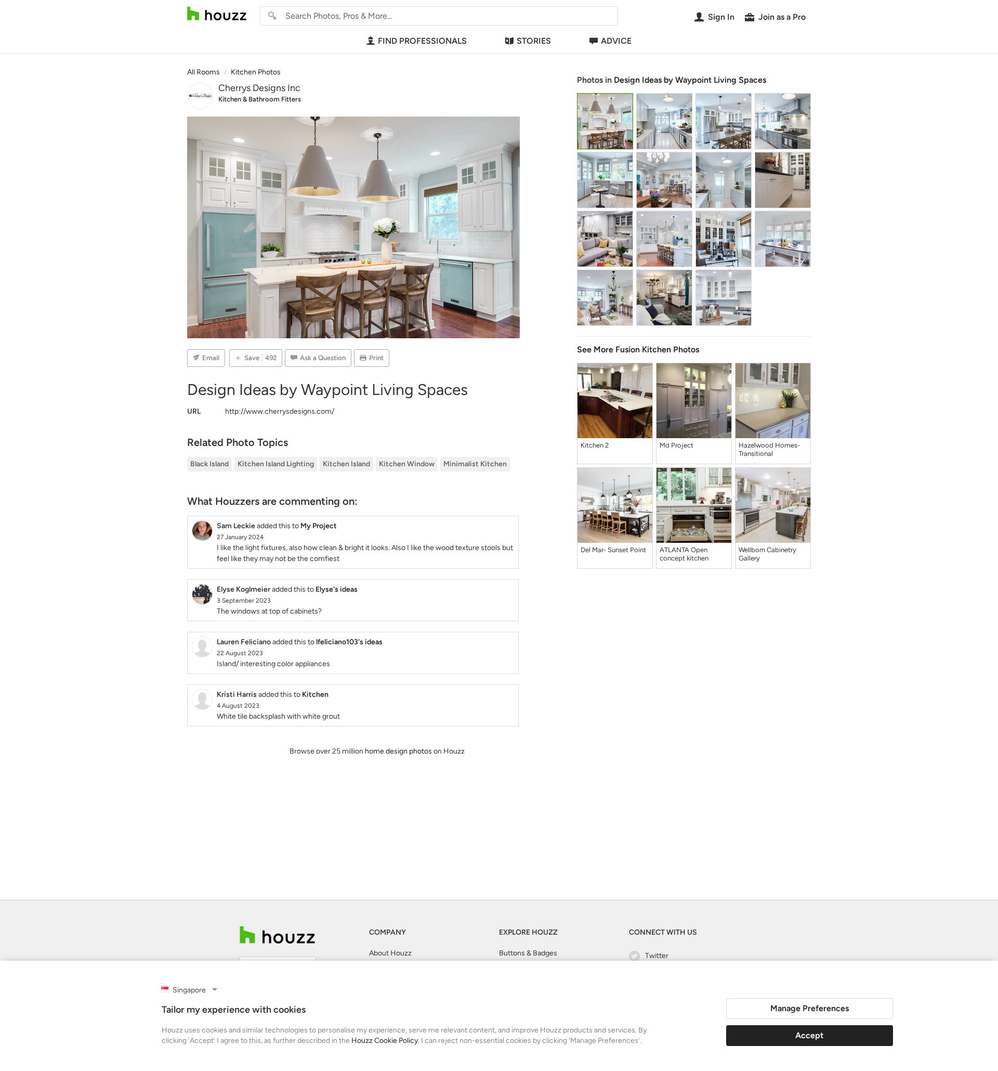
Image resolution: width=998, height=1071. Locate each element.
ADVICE (616, 41)
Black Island (209, 464)
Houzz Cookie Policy (384, 1040)
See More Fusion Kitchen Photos (638, 349)
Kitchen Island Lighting (276, 464)
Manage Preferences (809, 1008)
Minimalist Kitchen (475, 464)
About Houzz (390, 953)
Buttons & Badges (528, 953)
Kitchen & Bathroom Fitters (259, 99)
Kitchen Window (407, 464)
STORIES (534, 41)
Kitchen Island (346, 464)
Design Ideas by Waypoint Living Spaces (690, 80)
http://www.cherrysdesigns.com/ (279, 411)
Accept (809, 1035)
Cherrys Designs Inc (259, 88)
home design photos (398, 751)
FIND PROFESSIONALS (422, 41)
